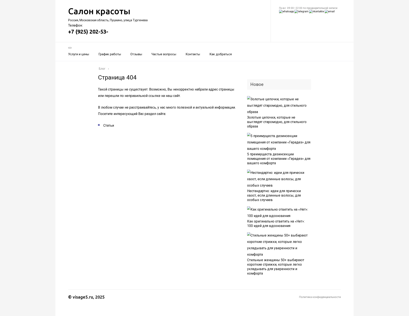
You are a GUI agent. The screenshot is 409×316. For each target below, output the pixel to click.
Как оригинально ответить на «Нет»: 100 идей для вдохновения (276, 223)
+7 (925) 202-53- (88, 32)
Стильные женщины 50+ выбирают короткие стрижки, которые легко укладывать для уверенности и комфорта (275, 266)
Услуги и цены (78, 54)
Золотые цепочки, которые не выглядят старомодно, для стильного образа (277, 121)
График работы (109, 54)
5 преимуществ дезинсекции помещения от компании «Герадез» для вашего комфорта (278, 158)
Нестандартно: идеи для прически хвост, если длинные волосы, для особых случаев (274, 195)
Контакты (193, 54)
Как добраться (220, 54)
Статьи (108, 125)
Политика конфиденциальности (320, 297)
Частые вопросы (163, 54)
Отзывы (136, 54)
